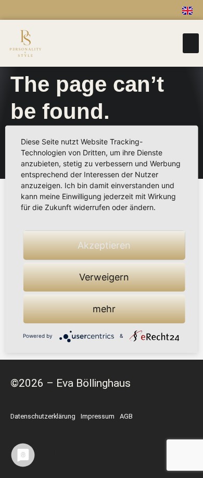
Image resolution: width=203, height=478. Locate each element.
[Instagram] (101, 10)
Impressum (98, 416)
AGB (126, 416)
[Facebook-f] (79, 10)
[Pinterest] (124, 10)
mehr (104, 308)
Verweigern (104, 276)
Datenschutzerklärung (42, 416)
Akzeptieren (104, 244)
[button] (191, 43)
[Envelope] (146, 10)
